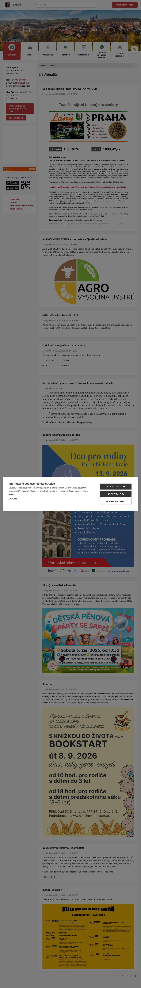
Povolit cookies (116, 487)
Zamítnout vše (116, 494)
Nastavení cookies (116, 501)
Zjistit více (13, 499)
